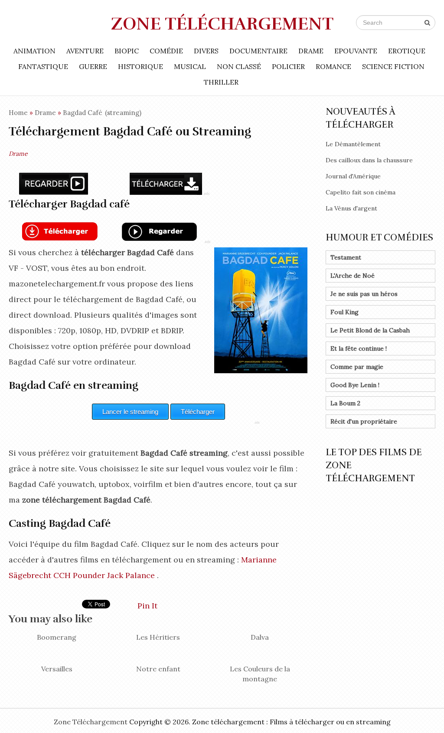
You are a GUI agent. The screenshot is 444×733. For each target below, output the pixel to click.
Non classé (239, 66)
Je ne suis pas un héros (364, 294)
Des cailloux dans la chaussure (369, 160)
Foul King (344, 312)
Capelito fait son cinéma (360, 192)
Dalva (260, 637)
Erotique (406, 50)
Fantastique (43, 66)
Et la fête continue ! (358, 348)
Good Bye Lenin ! (354, 385)
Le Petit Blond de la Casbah (370, 330)
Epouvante (355, 50)
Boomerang (56, 637)
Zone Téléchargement (222, 24)
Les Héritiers (158, 637)
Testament (345, 257)
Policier (288, 66)
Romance (333, 66)
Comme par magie (356, 367)
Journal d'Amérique (353, 176)
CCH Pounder (79, 575)
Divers (206, 50)
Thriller (221, 82)
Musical (190, 66)
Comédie (166, 50)
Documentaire (258, 50)
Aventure (85, 50)
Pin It (147, 606)
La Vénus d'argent (351, 208)
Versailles (56, 668)
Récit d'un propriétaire (363, 421)
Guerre (93, 66)
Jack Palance (131, 575)
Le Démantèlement (353, 144)
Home (18, 112)
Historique (140, 66)
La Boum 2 (345, 403)
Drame (310, 50)
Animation (34, 50)
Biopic (126, 50)
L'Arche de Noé (352, 275)
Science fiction (393, 66)
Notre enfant (158, 668)
